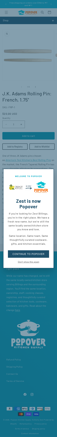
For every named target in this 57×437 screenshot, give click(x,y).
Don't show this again (28, 262)
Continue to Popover (28, 254)
